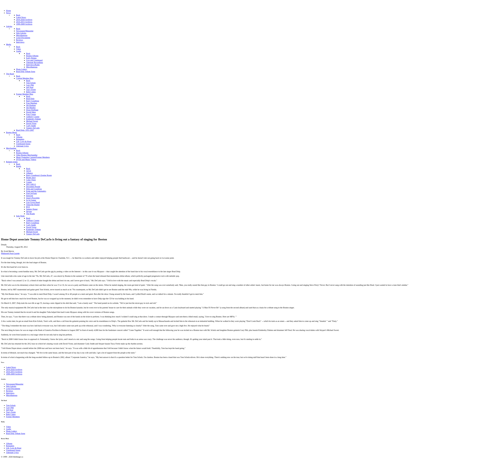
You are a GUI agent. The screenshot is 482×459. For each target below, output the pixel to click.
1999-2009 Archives (14, 374)
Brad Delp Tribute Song (15, 433)
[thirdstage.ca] (14, 6)
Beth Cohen (11, 414)
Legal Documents (13, 389)
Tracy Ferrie (11, 412)
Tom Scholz (11, 405)
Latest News (11, 367)
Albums (9, 443)
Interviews (10, 393)
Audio (8, 429)
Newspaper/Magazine (14, 384)
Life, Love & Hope (13, 448)
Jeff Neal (9, 410)
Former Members (13, 417)
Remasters (10, 446)
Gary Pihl (10, 408)
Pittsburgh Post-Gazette (10, 253)
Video (8, 427)
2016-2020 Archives (14, 369)
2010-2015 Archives (14, 372)
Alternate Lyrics (12, 452)
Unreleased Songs (13, 450)
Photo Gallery (11, 431)
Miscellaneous (11, 395)
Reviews (9, 391)
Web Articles (11, 386)
